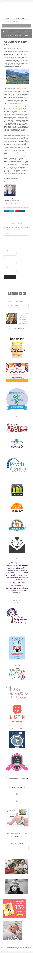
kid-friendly (17, 577)
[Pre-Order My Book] (17, 648)
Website (7, 268)
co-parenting (23, 565)
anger (9, 563)
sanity (19, 588)
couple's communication (17, 570)
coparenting (9, 570)
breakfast (9, 565)
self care (24, 588)
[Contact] (20, 293)
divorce (19, 572)
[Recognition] (17, 739)
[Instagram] (16, 293)
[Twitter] (13, 293)
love (12, 579)
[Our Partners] (17, 674)
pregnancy (14, 585)
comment (19, 48)
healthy (8, 577)
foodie (13, 575)
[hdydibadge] (17, 836)
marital (14, 579)
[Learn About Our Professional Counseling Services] (17, 616)
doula (22, 572)
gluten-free (24, 575)
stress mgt (24, 590)
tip (17, 592)
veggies (19, 592)
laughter (9, 579)
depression (10, 573)
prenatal (20, 585)
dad (26, 570)
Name (6, 250)
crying (23, 570)
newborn (24, 579)
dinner (16, 573)
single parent (12, 590)
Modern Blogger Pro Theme (15, 947)
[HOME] (3, 31)
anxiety (14, 563)
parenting (11, 582)
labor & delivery (24, 577)
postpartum (21, 582)
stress (20, 590)
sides (8, 590)
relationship (11, 588)
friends (18, 575)
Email (6, 259)
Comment (8, 233)
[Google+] (24, 293)
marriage (19, 579)
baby (18, 563)
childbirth (15, 565)
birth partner (23, 563)
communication (14, 568)
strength (16, 590)
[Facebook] (9, 293)
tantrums (15, 592)
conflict (23, 568)
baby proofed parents (16, 9)
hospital (11, 577)
